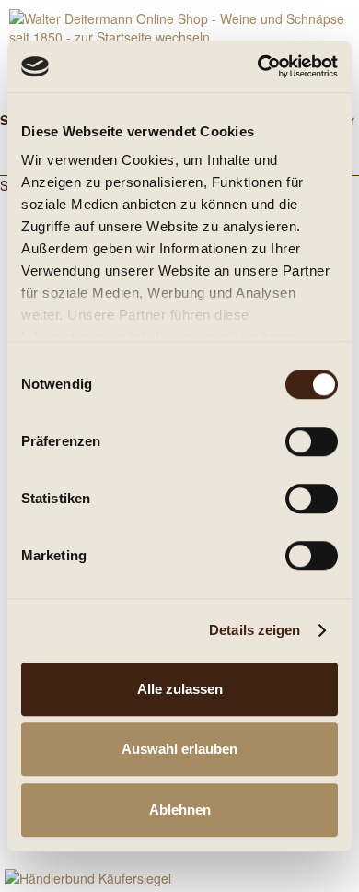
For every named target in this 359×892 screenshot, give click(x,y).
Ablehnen (180, 809)
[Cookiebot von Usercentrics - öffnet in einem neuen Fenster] (258, 66)
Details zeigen (254, 630)
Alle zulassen (180, 689)
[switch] (311, 441)
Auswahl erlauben (179, 749)
